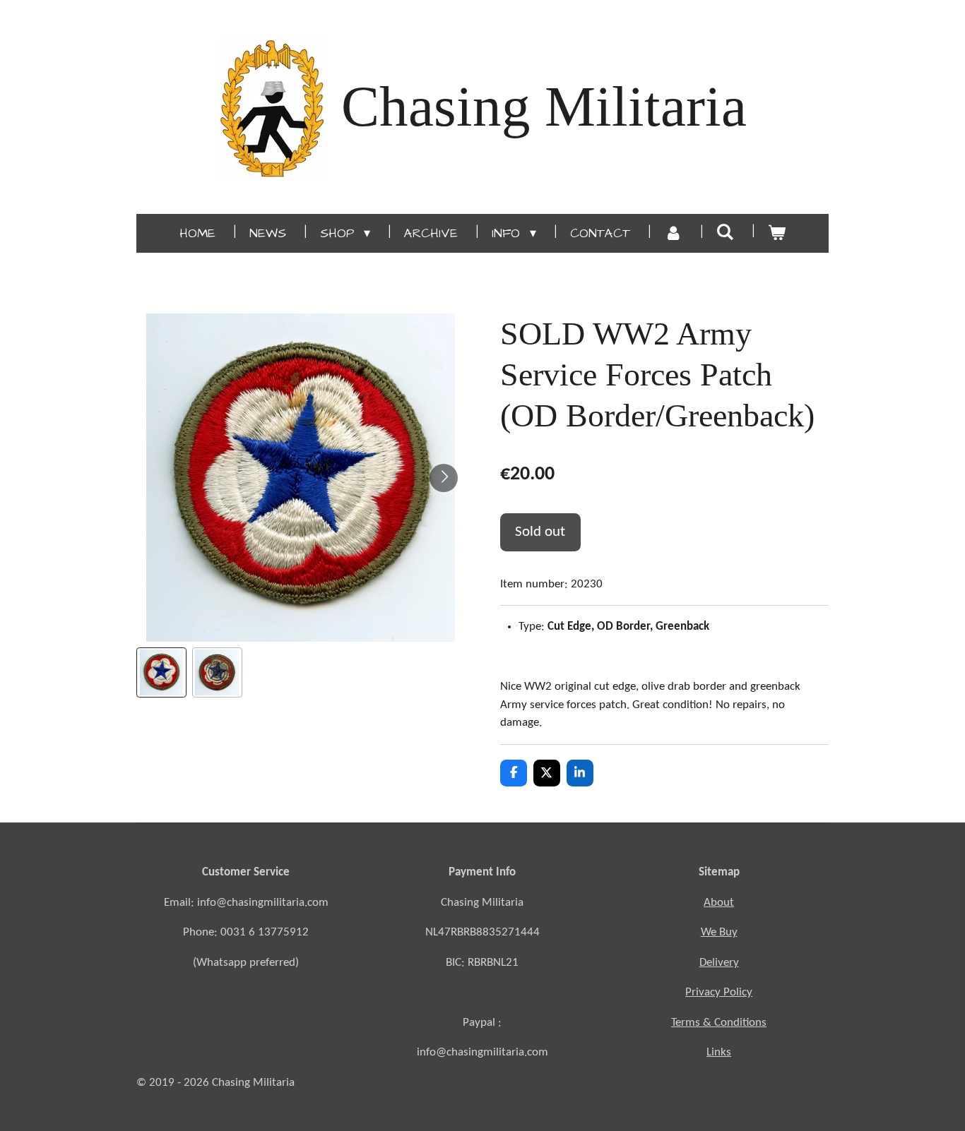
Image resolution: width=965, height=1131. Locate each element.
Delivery (719, 963)
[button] (161, 672)
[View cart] (776, 233)
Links (718, 1052)
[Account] (673, 233)
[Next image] (444, 478)
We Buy (719, 932)
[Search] (725, 232)
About (719, 903)
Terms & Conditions (718, 1023)
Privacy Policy (718, 992)
